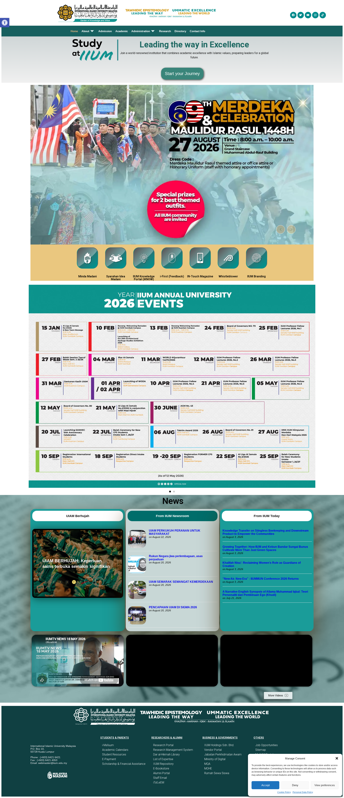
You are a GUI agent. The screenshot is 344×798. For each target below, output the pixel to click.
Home (74, 31)
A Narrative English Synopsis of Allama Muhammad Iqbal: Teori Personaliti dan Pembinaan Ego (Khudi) (265, 593)
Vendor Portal (213, 750)
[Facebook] (293, 15)
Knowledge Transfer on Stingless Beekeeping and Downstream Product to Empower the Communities (266, 532)
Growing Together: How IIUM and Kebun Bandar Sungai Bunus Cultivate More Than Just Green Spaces (265, 548)
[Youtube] (308, 15)
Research (165, 31)
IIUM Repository (163, 764)
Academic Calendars (115, 750)
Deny (295, 785)
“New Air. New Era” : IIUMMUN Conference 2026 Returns (261, 578)
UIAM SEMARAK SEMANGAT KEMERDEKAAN (181, 581)
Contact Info (197, 31)
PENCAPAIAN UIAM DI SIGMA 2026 (173, 607)
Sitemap (260, 750)
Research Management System (173, 750)
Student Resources (114, 754)
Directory (180, 31)
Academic (121, 31)
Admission (105, 31)
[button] (337, 758)
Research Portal (163, 745)
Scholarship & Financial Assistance (123, 764)
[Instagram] (315, 15)
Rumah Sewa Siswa (216, 773)
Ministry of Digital (214, 759)
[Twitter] (300, 15)
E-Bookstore (161, 768)
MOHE (208, 768)
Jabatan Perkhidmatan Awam (223, 754)
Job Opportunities (266, 745)
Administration (140, 31)
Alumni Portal (161, 773)
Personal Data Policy (303, 792)
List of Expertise (163, 759)
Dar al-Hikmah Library (166, 754)
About (85, 31)
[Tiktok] (322, 15)
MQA (207, 764)
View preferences (324, 785)
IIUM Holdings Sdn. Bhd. (219, 745)
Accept (265, 785)
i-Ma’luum (108, 745)
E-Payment (109, 759)
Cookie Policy (284, 792)
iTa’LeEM (158, 782)
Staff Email (160, 778)
